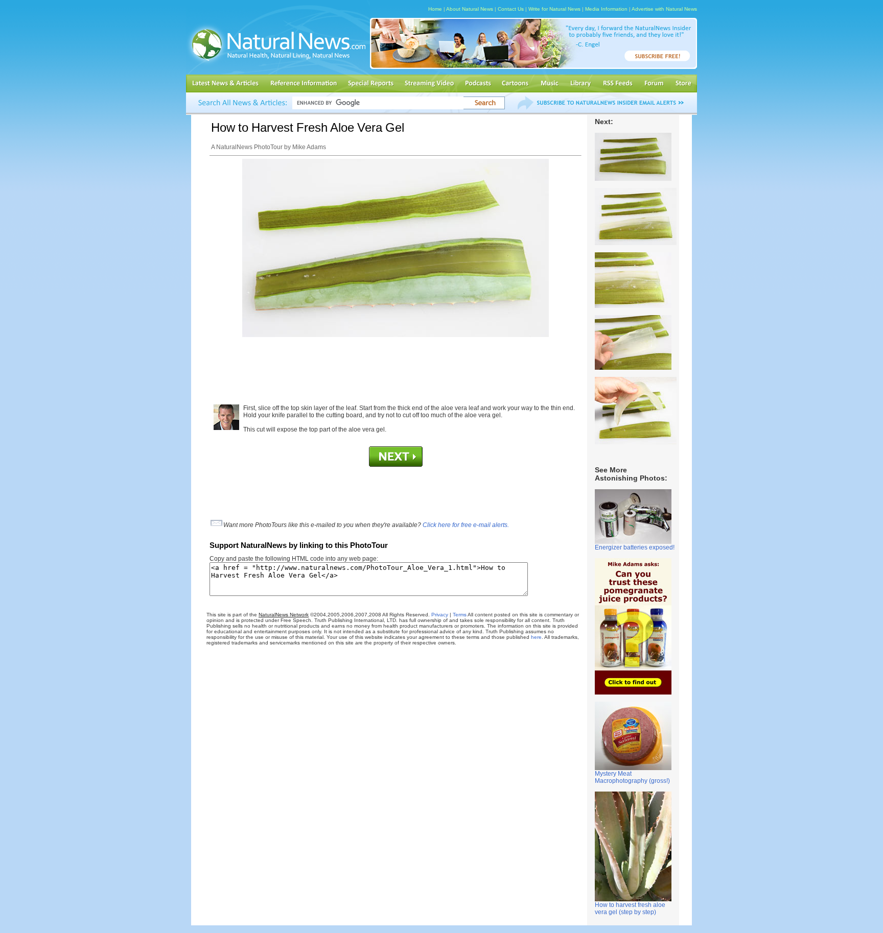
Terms (460, 614)
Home (435, 9)
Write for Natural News (554, 9)
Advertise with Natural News (664, 9)
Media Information (606, 9)
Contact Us (511, 9)
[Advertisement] (396, 367)
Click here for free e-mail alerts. (466, 525)
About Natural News (469, 9)
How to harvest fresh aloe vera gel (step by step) (630, 908)
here (536, 637)
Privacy (439, 614)
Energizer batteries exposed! (635, 547)
